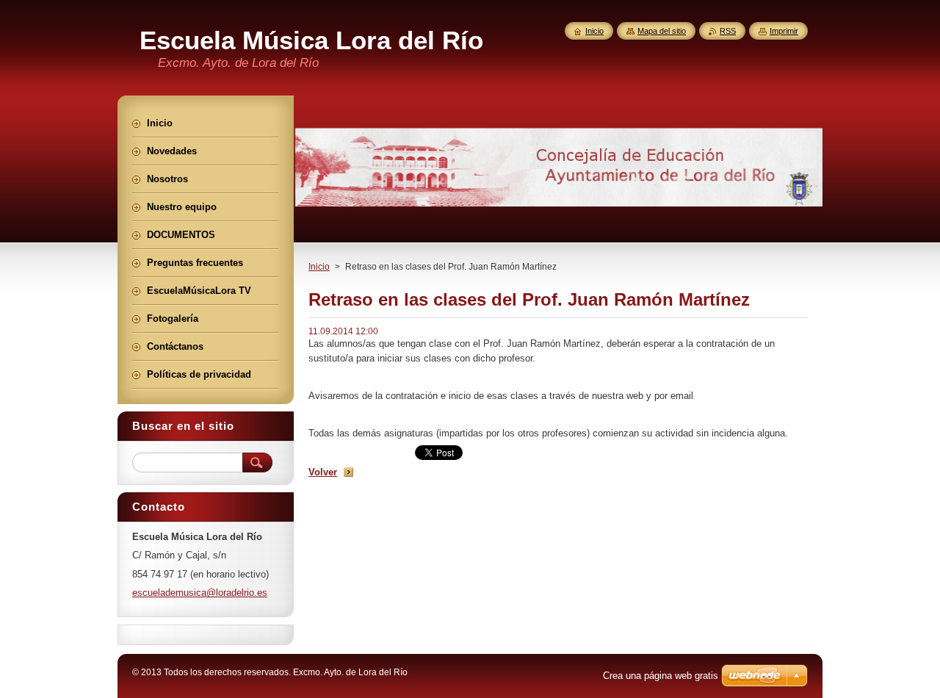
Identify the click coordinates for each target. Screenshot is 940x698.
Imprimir (784, 30)
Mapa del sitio (661, 30)
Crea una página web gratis (660, 675)
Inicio (319, 266)
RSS (728, 30)
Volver (322, 472)
